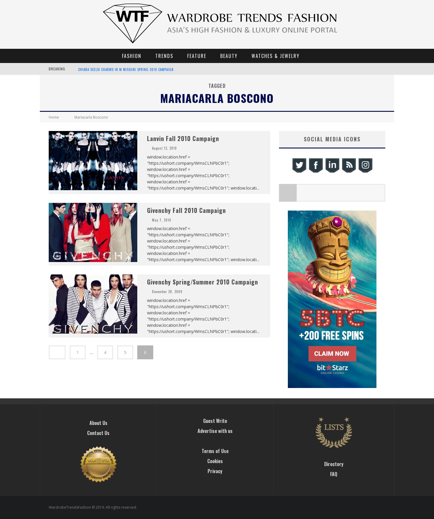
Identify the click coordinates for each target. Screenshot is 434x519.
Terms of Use (215, 451)
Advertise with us (215, 430)
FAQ (333, 474)
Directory (333, 464)
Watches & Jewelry (276, 55)
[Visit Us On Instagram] (365, 172)
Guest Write (215, 420)
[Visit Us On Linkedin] (332, 172)
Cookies (215, 461)
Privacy (215, 471)
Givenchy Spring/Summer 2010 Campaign (202, 281)
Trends (164, 55)
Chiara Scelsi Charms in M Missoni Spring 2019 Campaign (126, 69)
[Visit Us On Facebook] (315, 172)
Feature (196, 55)
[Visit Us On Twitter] (299, 172)
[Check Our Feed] (348, 172)
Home (54, 117)
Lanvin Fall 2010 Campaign (183, 138)
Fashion (131, 55)
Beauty (229, 55)
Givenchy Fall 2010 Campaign (186, 210)
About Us (98, 422)
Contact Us (98, 432)
